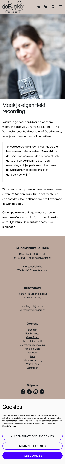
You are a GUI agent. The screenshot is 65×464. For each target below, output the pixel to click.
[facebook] (23, 391)
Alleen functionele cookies (32, 436)
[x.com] (29, 391)
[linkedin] (42, 391)
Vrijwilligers (32, 364)
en (38, 7)
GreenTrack (32, 337)
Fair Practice (32, 333)
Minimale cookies (32, 445)
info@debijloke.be (32, 266)
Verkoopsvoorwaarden (32, 310)
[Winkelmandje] (45, 6)
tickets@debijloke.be (32, 306)
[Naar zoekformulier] (53, 6)
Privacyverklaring (32, 360)
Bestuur (32, 329)
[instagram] (35, 391)
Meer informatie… (10, 426)
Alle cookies (32, 455)
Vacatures (32, 367)
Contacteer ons (38, 270)
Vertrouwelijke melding (32, 344)
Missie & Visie (32, 348)
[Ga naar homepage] (13, 7)
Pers (32, 356)
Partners (33, 352)
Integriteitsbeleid (32, 341)
